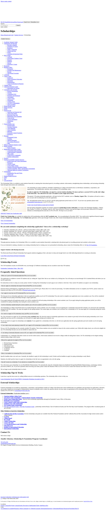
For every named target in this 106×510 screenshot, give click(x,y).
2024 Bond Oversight (13, 73)
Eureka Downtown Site (25, 505)
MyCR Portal (4, 22)
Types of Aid (10, 118)
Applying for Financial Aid (14, 112)
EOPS (5, 109)
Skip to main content (6, 1)
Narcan (9, 63)
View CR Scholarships (7, 220)
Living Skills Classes (12, 165)
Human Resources (64, 508)
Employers (10, 78)
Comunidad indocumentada (14, 150)
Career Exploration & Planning (15, 83)
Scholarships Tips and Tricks (14, 173)
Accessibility (11, 508)
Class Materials (11, 128)
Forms (9, 52)
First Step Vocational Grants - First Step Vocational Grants (19, 406)
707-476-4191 (4, 442)
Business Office (18, 508)
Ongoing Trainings (12, 127)
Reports (9, 72)
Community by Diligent (29, 508)
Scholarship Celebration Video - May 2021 (12, 268)
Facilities (9, 139)
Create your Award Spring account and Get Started (40, 205)
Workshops (10, 121)
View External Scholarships (8, 223)
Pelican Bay (45, 505)
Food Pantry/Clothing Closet (14, 58)
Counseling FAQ (11, 94)
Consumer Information (41, 508)
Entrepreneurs (11, 82)
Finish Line (10, 174)
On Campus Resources (13, 142)
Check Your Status (12, 113)
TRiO (5, 177)
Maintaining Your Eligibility (14, 116)
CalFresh (9, 57)
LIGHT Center (11, 164)
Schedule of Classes (12, 46)
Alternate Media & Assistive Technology (18, 170)
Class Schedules (11, 130)
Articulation (10, 97)
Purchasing (10, 69)
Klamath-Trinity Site (36, 505)
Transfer (9, 92)
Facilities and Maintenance (14, 70)
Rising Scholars (11, 147)
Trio (5, 179)
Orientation (10, 100)
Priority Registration (12, 91)
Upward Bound (8, 180)
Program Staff (11, 125)
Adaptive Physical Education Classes (17, 167)
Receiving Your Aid (12, 115)
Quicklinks (72, 508)
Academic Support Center (11, 42)
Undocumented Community (14, 152)
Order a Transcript (12, 49)
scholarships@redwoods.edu (34, 202)
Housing (9, 60)
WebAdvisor (11, 22)
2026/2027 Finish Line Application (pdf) (11, 213)
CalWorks (6, 75)
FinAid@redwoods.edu (29, 290)
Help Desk (17, 22)
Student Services (18, 35)
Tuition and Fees (11, 51)
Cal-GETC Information (13, 103)
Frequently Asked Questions (14, 133)
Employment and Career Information (16, 161)
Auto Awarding (11, 104)
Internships (10, 80)
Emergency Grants (12, 64)
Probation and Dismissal (13, 95)
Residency (10, 48)
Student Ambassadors (13, 156)
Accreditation (4, 508)
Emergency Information (53, 508)
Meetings (9, 131)
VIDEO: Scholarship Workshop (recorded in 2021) (31, 379)
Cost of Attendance (12, 119)
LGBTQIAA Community (14, 155)
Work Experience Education (14, 79)
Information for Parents (13, 88)
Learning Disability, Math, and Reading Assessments (21, 168)
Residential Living (12, 137)
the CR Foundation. (92, 245)
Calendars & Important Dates (15, 54)
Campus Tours (11, 101)
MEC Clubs (10, 153)
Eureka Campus (5, 505)
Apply (21, 22)
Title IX (77, 508)
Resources (10, 134)
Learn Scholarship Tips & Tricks (9, 379)
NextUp (6, 158)
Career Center (11, 98)
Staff (8, 143)
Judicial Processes (12, 140)
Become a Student (12, 45)
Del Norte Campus (14, 505)
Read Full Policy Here (88, 501)
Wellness (9, 61)
